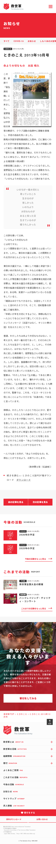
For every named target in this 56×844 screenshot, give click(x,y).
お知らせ (32, 41)
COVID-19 (19, 41)
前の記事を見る (15, 502)
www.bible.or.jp (30, 833)
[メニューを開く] (50, 6)
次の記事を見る (40, 502)
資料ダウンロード (13, 819)
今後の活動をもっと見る (35, 558)
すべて (6, 41)
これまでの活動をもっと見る (33, 608)
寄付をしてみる (28, 698)
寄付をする (29, 812)
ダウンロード (23, 479)
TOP (49, 724)
